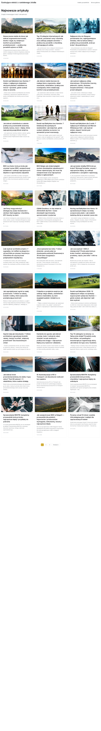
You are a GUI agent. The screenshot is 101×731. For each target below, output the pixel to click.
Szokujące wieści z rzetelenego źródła (18, 2)
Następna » (56, 444)
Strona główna (95, 2)
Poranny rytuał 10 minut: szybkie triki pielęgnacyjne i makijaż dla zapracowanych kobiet (82, 417)
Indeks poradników (83, 2)
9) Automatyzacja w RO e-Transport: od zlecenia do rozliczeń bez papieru (50, 377)
